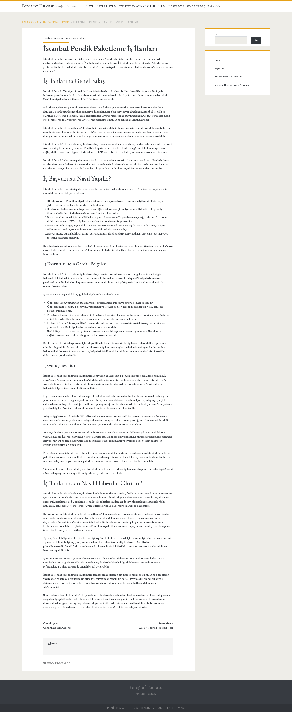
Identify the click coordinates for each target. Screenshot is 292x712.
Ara (216, 34)
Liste (90, 6)
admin (82, 38)
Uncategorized (56, 22)
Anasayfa (30, 22)
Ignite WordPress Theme (128, 708)
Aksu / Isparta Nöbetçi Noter (156, 627)
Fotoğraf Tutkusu (38, 6)
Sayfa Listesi (106, 6)
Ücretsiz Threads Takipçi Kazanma (194, 6)
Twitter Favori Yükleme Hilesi (142, 6)
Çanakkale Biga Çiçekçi (57, 627)
